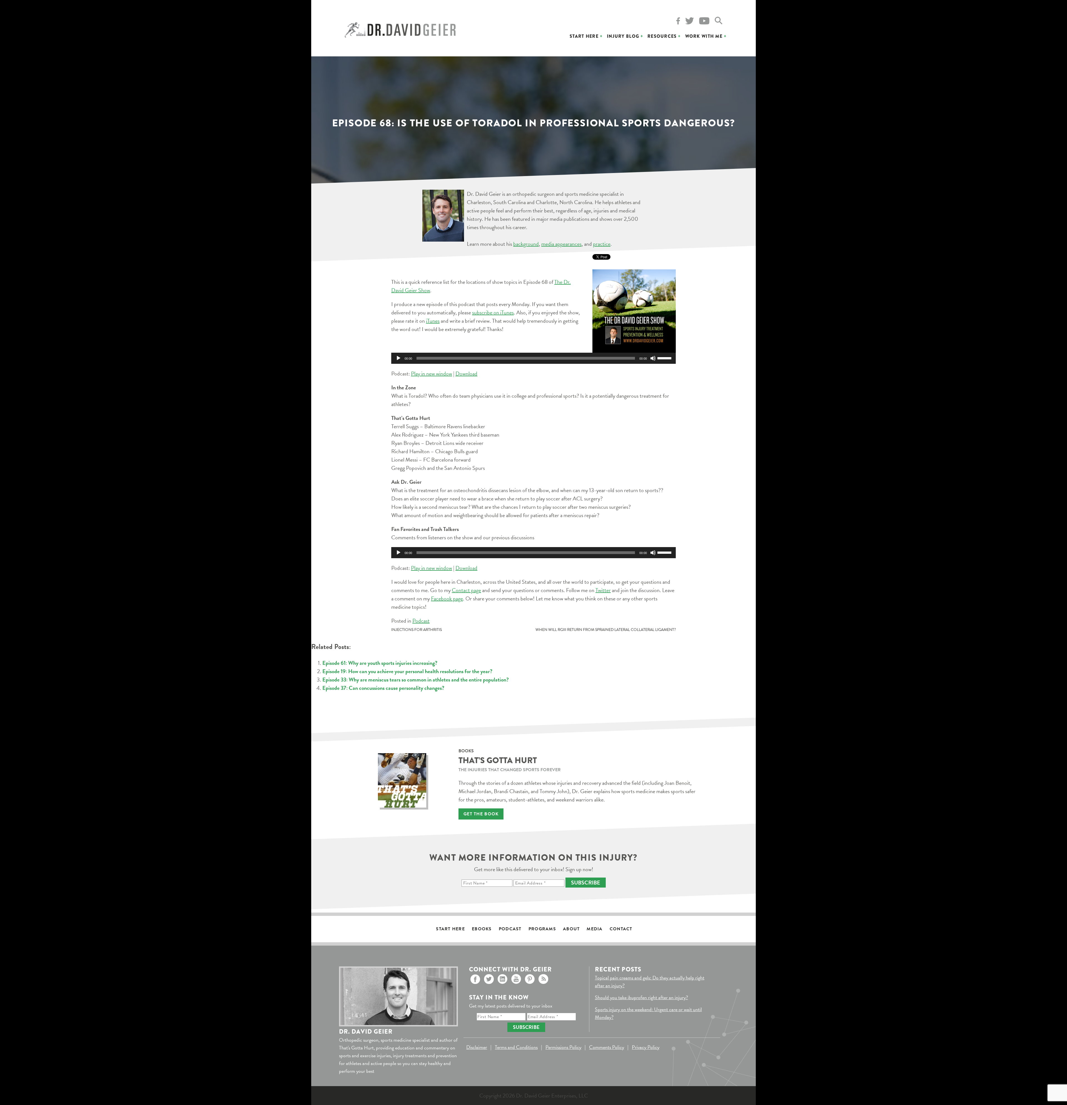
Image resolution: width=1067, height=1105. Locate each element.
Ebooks (482, 929)
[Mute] (653, 358)
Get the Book (480, 814)
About (571, 929)
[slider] (665, 358)
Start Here (584, 36)
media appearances (561, 244)
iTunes (433, 321)
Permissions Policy (563, 1047)
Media (594, 929)
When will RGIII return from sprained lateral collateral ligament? (605, 630)
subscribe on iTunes (493, 312)
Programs (542, 929)
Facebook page (447, 598)
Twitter (603, 590)
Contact (621, 929)
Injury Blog (623, 36)
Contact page (466, 590)
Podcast (421, 621)
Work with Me (703, 36)
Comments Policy (606, 1047)
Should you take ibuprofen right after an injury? (641, 997)
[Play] (398, 358)
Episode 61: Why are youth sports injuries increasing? (379, 663)
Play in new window (431, 373)
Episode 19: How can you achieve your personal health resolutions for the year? (407, 671)
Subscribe (585, 882)
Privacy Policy (645, 1047)
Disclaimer (476, 1047)
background (526, 244)
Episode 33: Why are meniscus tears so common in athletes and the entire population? (415, 679)
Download (466, 373)
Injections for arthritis (416, 630)
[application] (533, 358)
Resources (662, 36)
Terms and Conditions (516, 1047)
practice (601, 244)
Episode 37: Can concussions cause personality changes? (383, 688)
